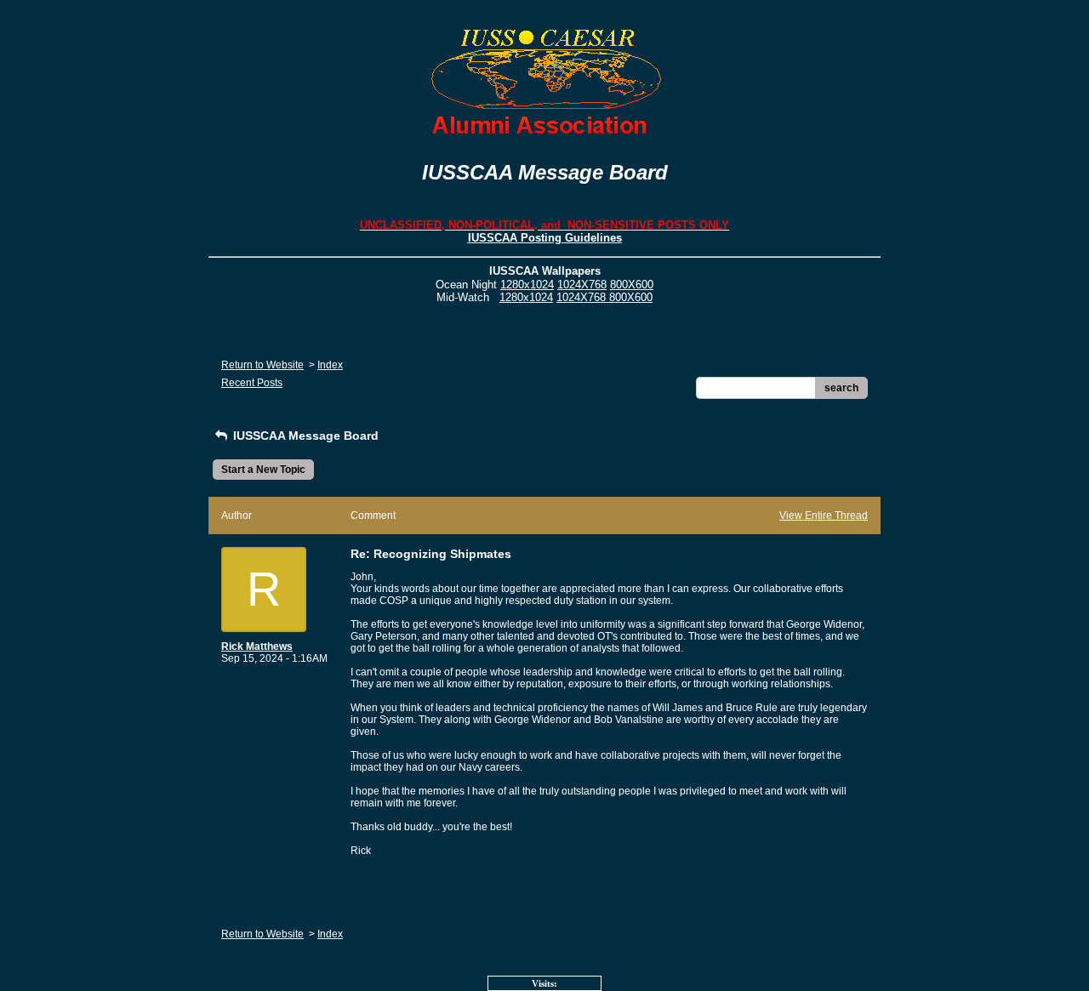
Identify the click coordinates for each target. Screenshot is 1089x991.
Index (330, 365)
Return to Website (262, 365)
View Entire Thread (823, 515)
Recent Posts (251, 383)
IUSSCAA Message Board (304, 435)
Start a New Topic (263, 470)
